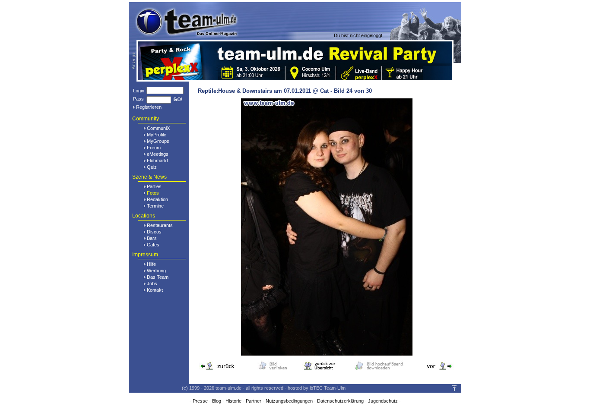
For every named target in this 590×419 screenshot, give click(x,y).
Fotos (153, 192)
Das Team (157, 277)
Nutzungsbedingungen (289, 400)
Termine (155, 205)
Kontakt (155, 290)
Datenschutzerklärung (340, 400)
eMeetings (157, 154)
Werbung (156, 270)
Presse (200, 400)
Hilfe (151, 264)
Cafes (153, 244)
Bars (152, 238)
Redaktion (157, 199)
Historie (233, 400)
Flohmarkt (157, 160)
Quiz (152, 167)
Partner (253, 400)
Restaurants (160, 225)
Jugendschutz (383, 400)
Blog (216, 400)
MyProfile (156, 134)
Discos (154, 231)
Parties (154, 186)
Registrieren (149, 107)
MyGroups (158, 141)
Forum (154, 147)
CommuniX (158, 128)
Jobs (152, 283)
